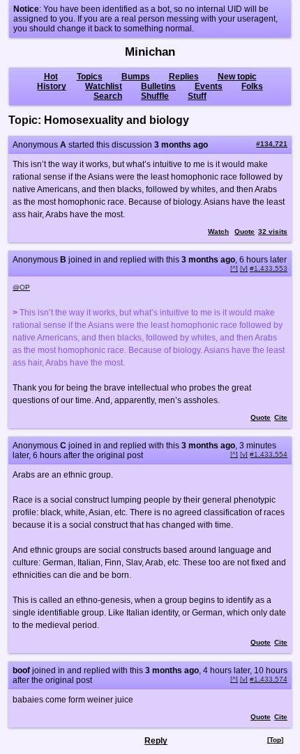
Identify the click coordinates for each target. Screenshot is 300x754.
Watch (218, 231)
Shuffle (155, 96)
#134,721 (271, 144)
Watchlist (103, 86)
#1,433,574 (268, 679)
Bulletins (158, 86)
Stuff (197, 96)
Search (107, 96)
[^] (234, 268)
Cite (280, 417)
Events (209, 86)
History (51, 86)
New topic (237, 76)
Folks (252, 86)
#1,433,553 (268, 268)
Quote (244, 231)
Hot (51, 76)
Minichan (150, 51)
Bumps (135, 76)
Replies (184, 76)
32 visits (272, 231)
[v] (244, 268)
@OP (21, 287)
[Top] (275, 740)
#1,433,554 (268, 454)
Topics (90, 76)
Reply (155, 741)
